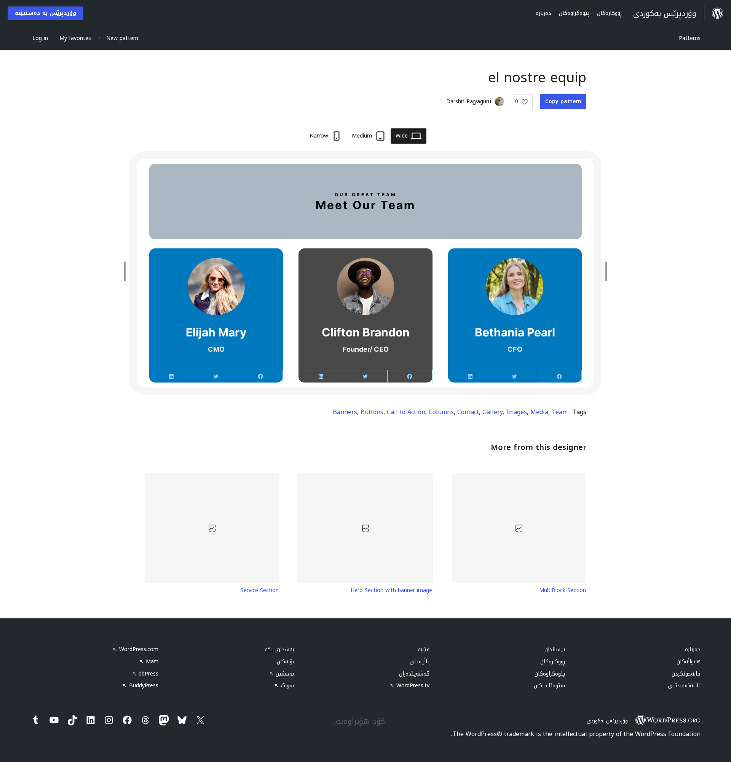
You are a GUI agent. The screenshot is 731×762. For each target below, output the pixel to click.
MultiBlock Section (562, 590)
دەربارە (693, 649)
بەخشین (281, 674)
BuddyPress (140, 685)
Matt (148, 661)
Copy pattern (563, 101)
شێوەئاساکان (549, 685)
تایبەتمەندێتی (684, 685)
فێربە (423, 649)
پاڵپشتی (419, 661)
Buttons (372, 412)
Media (539, 412)
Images (516, 412)
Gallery (492, 412)
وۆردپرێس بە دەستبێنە (45, 13)
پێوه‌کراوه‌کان (550, 674)
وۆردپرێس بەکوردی (607, 720)
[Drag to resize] (604, 271)
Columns (441, 412)
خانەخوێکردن (686, 674)
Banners (345, 412)
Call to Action (406, 412)
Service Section (260, 590)
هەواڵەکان (689, 661)
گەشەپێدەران (414, 674)
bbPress (145, 674)
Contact (468, 412)
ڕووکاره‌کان (552, 661)
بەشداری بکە (279, 649)
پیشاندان (554, 649)
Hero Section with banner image (391, 590)
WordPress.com (135, 649)
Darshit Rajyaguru (468, 101)
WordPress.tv (409, 685)
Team (560, 412)
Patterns (690, 38)
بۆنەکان (285, 661)
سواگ (284, 685)
